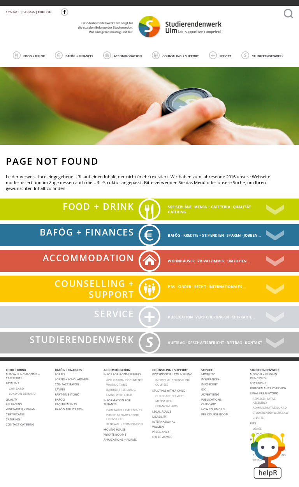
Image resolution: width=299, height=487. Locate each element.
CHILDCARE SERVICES (169, 396)
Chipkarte (242, 317)
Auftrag (176, 342)
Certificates (15, 414)
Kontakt (253, 342)
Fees (253, 423)
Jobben (251, 235)
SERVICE (225, 56)
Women (158, 427)
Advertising (210, 394)
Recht (200, 286)
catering (177, 211)
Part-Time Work (67, 394)
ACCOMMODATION (128, 56)
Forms (60, 374)
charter (259, 418)
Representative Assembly (264, 400)
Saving (60, 389)
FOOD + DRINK (34, 56)
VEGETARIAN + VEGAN (20, 409)
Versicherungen (212, 317)
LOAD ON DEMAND (22, 394)
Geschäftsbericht (206, 342)
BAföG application (69, 409)
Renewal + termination (124, 424)
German (29, 12)
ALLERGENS (14, 404)
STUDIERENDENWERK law (270, 413)
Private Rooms (115, 434)
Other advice (162, 437)
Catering (13, 419)
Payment (12, 383)
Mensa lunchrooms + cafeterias (23, 376)
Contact (12, 12)
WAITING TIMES (116, 385)
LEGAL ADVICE (161, 411)
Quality (12, 399)
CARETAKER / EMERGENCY (124, 410)
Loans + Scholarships (71, 379)
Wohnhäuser (181, 261)
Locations (258, 383)
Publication (180, 317)
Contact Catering (20, 424)
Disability (159, 416)
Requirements (66, 404)
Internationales (225, 286)
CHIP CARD (16, 388)
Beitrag (234, 342)
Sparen (234, 235)
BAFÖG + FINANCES (79, 56)
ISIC (203, 389)
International (163, 422)
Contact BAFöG (67, 384)
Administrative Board (270, 408)
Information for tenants (117, 402)
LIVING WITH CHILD (119, 395)
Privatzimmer (211, 261)
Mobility (208, 374)
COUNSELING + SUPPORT (180, 56)
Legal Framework (264, 393)
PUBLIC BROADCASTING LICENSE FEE (122, 417)
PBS (171, 286)
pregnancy (160, 432)
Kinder (185, 286)
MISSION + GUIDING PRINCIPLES (263, 376)
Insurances (210, 379)
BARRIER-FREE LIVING (120, 390)
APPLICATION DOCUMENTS (124, 380)
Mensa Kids (163, 401)
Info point (209, 384)
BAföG (60, 399)
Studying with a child (168, 390)
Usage (257, 429)
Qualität (242, 206)
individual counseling (172, 380)
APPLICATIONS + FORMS (120, 439)
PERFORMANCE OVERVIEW (268, 388)
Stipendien (213, 235)
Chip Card (208, 404)
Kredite (191, 235)
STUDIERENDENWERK (267, 56)
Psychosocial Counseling (172, 374)
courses (161, 385)
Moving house (114, 429)
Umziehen (236, 261)
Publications (211, 399)
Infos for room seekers (122, 374)
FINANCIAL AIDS (166, 406)
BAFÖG (174, 235)
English (44, 12)
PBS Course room (215, 414)
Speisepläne (180, 206)
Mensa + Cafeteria (212, 206)
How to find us (213, 409)
